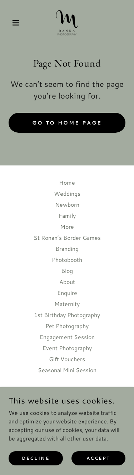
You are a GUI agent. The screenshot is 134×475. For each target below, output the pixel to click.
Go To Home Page (67, 122)
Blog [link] (67, 270)
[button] (17, 23)
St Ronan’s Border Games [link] (67, 237)
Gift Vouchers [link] (67, 359)
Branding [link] (67, 248)
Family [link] (67, 215)
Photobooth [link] (67, 259)
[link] (67, 23)
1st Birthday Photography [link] (67, 315)
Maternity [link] (67, 304)
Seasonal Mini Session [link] (67, 370)
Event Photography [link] (67, 348)
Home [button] (67, 182)
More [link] (67, 226)
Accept (98, 458)
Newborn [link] (67, 204)
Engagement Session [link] (67, 337)
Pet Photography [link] (67, 326)
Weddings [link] (67, 193)
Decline (35, 458)
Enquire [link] (67, 293)
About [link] (67, 282)
